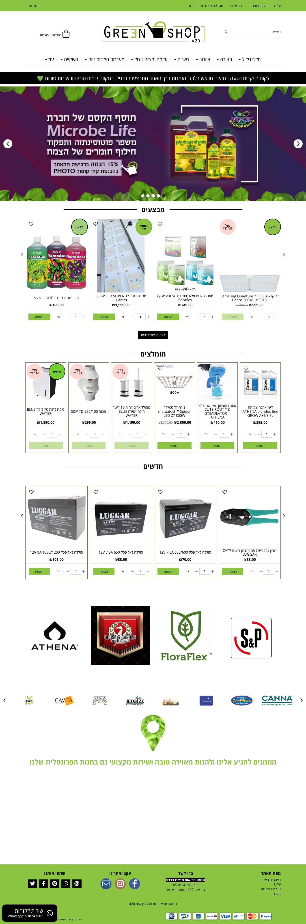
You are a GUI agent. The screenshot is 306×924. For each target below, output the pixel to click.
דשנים (183, 59)
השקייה (70, 59)
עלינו (277, 5)
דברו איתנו (237, 5)
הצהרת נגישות (271, 879)
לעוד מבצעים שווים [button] (153, 335)
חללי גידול (251, 59)
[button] (163, 196)
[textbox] (153, 762)
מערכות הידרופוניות (106, 59)
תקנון (277, 893)
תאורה (225, 59)
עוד (50, 59)
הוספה (39, 317)
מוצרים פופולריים (212, 5)
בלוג (191, 5)
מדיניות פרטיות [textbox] (271, 888)
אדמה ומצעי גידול (151, 59)
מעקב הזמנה (258, 5)
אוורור (204, 59)
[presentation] (8, 143)
